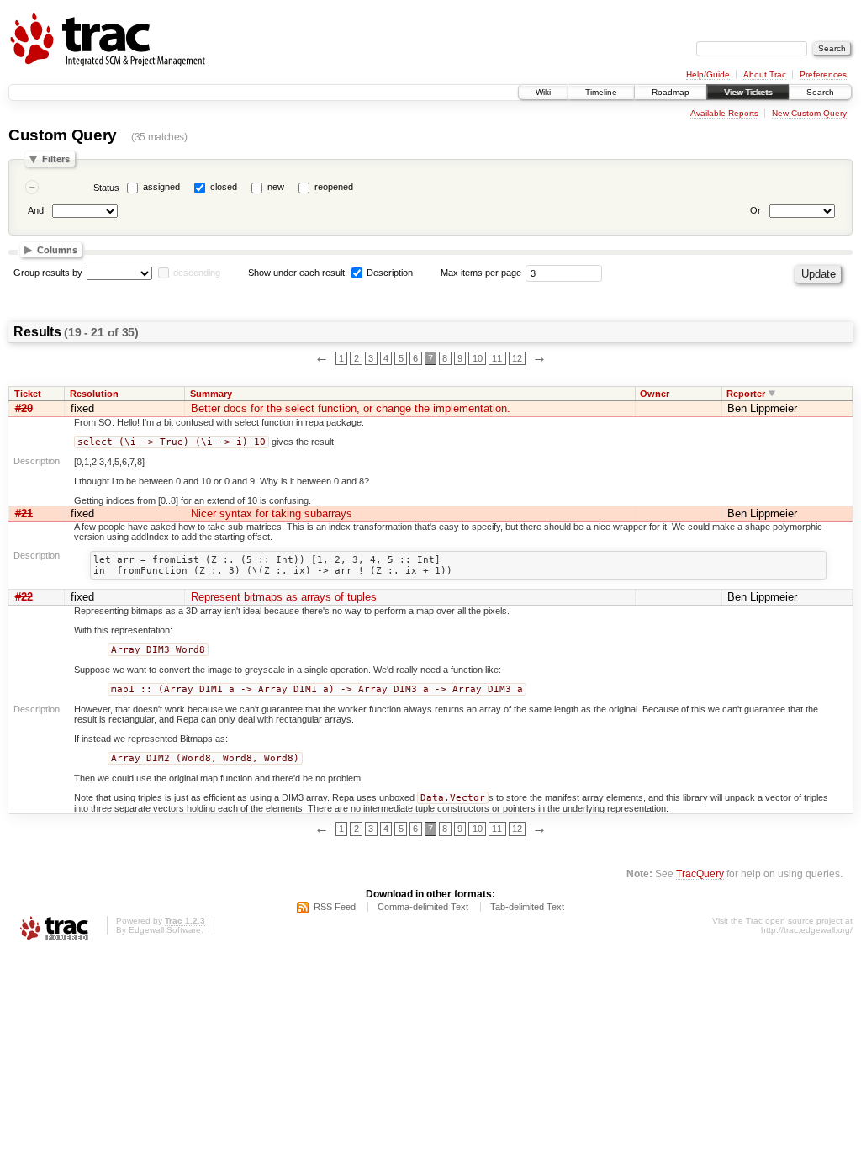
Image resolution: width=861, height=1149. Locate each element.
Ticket (27, 394)
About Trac (764, 74)
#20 (24, 408)
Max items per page (481, 272)
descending (196, 272)
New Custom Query (809, 113)
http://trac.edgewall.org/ (807, 930)
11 (497, 358)
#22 (24, 596)
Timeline (601, 92)
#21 (24, 513)
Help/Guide (708, 74)
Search (820, 92)
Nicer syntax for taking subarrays (271, 513)
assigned (161, 187)
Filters (56, 159)
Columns (57, 250)
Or (755, 210)
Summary (211, 394)
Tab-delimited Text (527, 907)
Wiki (543, 92)
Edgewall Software (165, 930)
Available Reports (724, 113)
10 (478, 358)
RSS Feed (335, 907)
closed (223, 187)
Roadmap (670, 92)
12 (517, 358)
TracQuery (700, 873)
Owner (654, 394)
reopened (333, 187)
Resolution (94, 394)
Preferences (823, 74)
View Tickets (748, 92)
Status (106, 188)
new (275, 187)
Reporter (745, 394)
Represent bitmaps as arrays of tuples (284, 596)
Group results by (47, 272)
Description (388, 272)
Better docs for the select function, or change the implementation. (350, 408)
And (36, 210)
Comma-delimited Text (423, 907)
